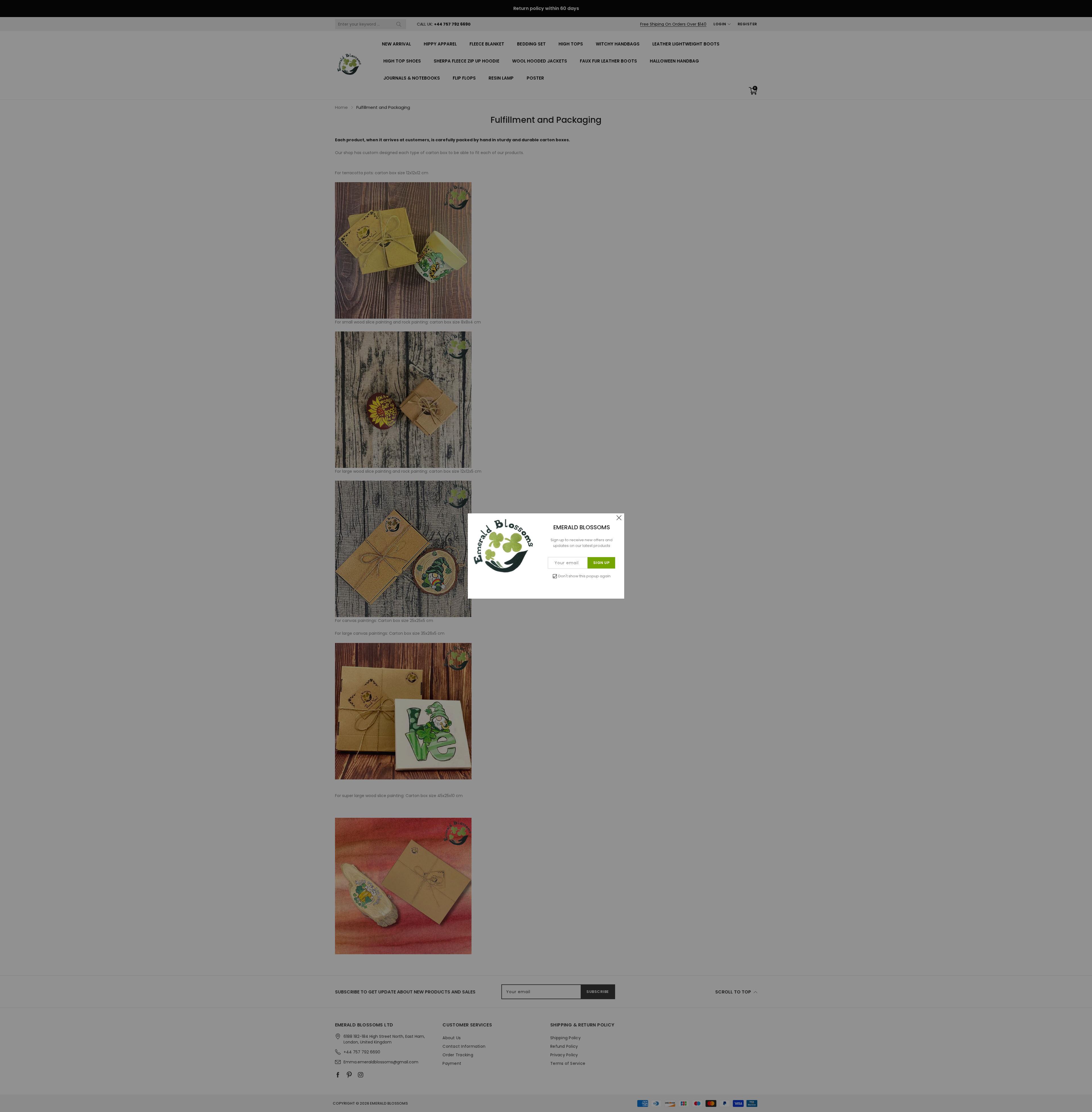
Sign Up (601, 562)
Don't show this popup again (584, 576)
